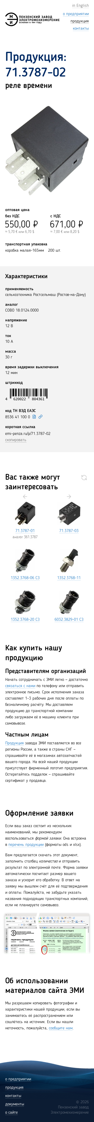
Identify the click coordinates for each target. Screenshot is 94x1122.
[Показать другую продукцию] (84, 477)
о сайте (11, 1113)
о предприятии (18, 1079)
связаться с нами (20, 686)
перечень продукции (26, 845)
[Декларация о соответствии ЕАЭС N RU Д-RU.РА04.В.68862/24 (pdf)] (34, 416)
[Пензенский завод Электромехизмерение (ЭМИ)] (32, 19)
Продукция (14, 743)
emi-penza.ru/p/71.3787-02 (27, 434)
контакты (13, 1096)
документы (14, 1104)
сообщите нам (61, 1028)
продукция (14, 1088)
